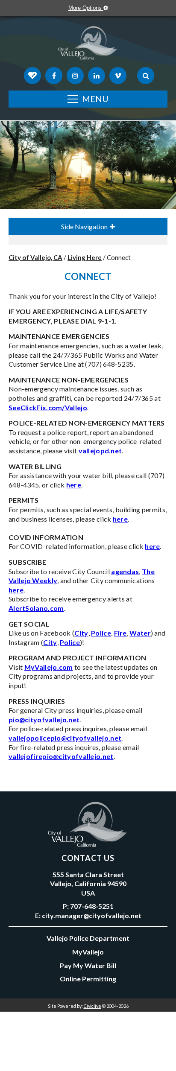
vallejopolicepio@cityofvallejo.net (65, 738)
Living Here (84, 257)
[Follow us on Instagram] (75, 75)
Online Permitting (88, 979)
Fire (120, 633)
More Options (85, 8)
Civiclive (92, 1006)
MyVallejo (88, 952)
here (73, 485)
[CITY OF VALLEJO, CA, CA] (88, 45)
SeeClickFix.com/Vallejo (48, 407)
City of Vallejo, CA (35, 257)
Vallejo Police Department (88, 938)
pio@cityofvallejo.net (44, 719)
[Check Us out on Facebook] (53, 75)
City (81, 633)
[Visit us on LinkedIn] (96, 75)
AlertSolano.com (36, 608)
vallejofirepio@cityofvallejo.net (61, 756)
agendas (125, 571)
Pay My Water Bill (88, 965)
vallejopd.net (100, 450)
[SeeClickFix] (32, 75)
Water (140, 633)
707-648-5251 (92, 906)
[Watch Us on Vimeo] (117, 75)
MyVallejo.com (48, 667)
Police (101, 633)
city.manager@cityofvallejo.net (91, 915)
